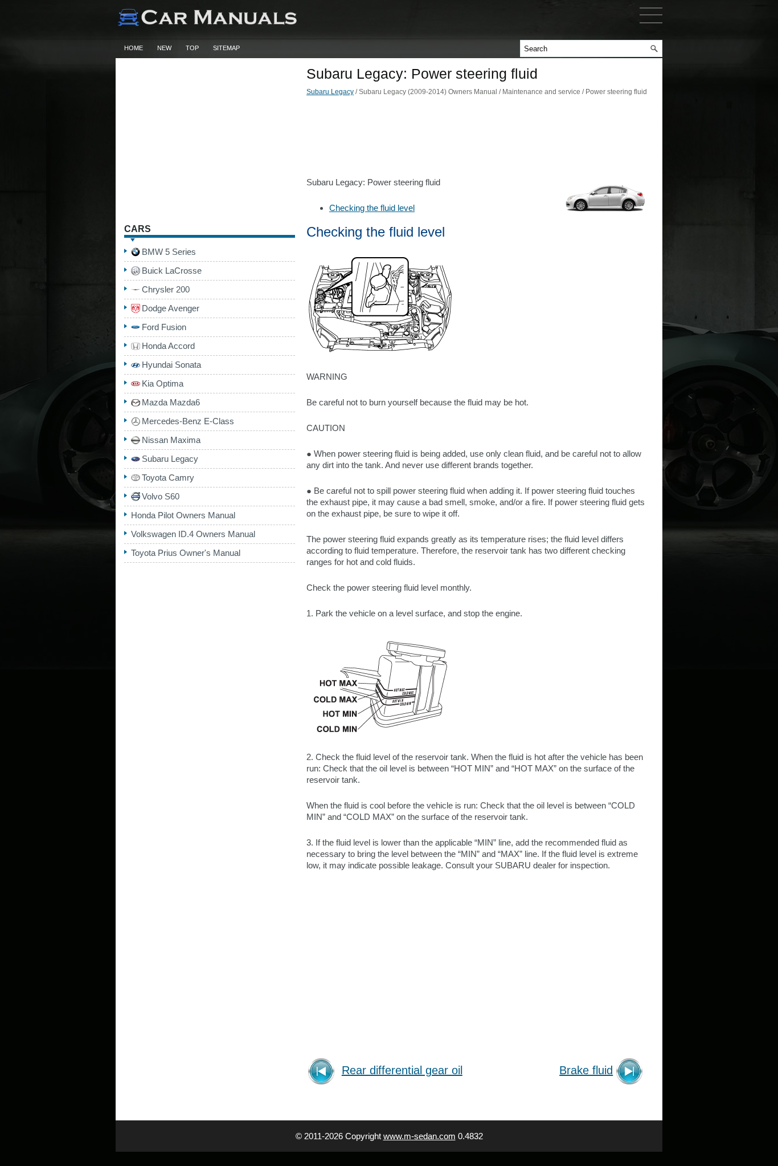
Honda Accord (168, 346)
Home (133, 47)
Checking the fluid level (372, 208)
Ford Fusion (164, 327)
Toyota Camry (168, 477)
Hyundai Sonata (171, 364)
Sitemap (226, 47)
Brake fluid (586, 1070)
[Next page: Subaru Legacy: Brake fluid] (631, 1073)
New (164, 47)
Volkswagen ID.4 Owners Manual (193, 534)
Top (192, 47)
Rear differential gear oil (402, 1070)
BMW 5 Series (169, 252)
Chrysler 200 (166, 289)
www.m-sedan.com (419, 1136)
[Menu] (651, 25)
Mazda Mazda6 (171, 402)
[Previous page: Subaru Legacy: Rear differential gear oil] (323, 1073)
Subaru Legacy (330, 92)
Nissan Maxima (171, 440)
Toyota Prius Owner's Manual (185, 553)
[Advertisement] (477, 139)
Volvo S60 (160, 496)
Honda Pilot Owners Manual (183, 515)
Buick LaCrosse (172, 270)
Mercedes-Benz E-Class (188, 421)
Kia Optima (162, 383)
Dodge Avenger (170, 308)
